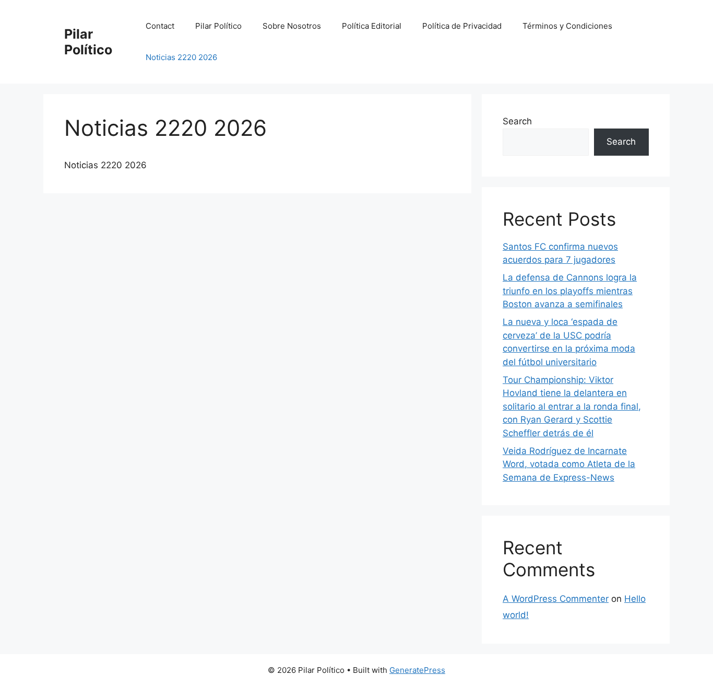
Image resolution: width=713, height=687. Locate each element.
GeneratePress (417, 670)
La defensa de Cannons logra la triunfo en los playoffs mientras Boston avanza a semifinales (570, 290)
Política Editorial (371, 26)
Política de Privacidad (462, 26)
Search (517, 121)
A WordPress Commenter (556, 598)
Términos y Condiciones (567, 26)
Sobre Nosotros (292, 26)
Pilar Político (88, 41)
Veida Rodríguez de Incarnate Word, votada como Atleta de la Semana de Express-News (569, 464)
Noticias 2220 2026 (181, 57)
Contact (160, 26)
